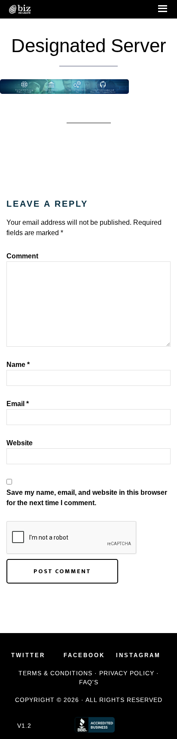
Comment (22, 256)
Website (19, 443)
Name (18, 364)
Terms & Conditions (55, 673)
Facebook (84, 655)
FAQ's (88, 682)
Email (17, 403)
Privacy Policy (126, 673)
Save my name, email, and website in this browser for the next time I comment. (86, 497)
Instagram (138, 655)
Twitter (28, 655)
